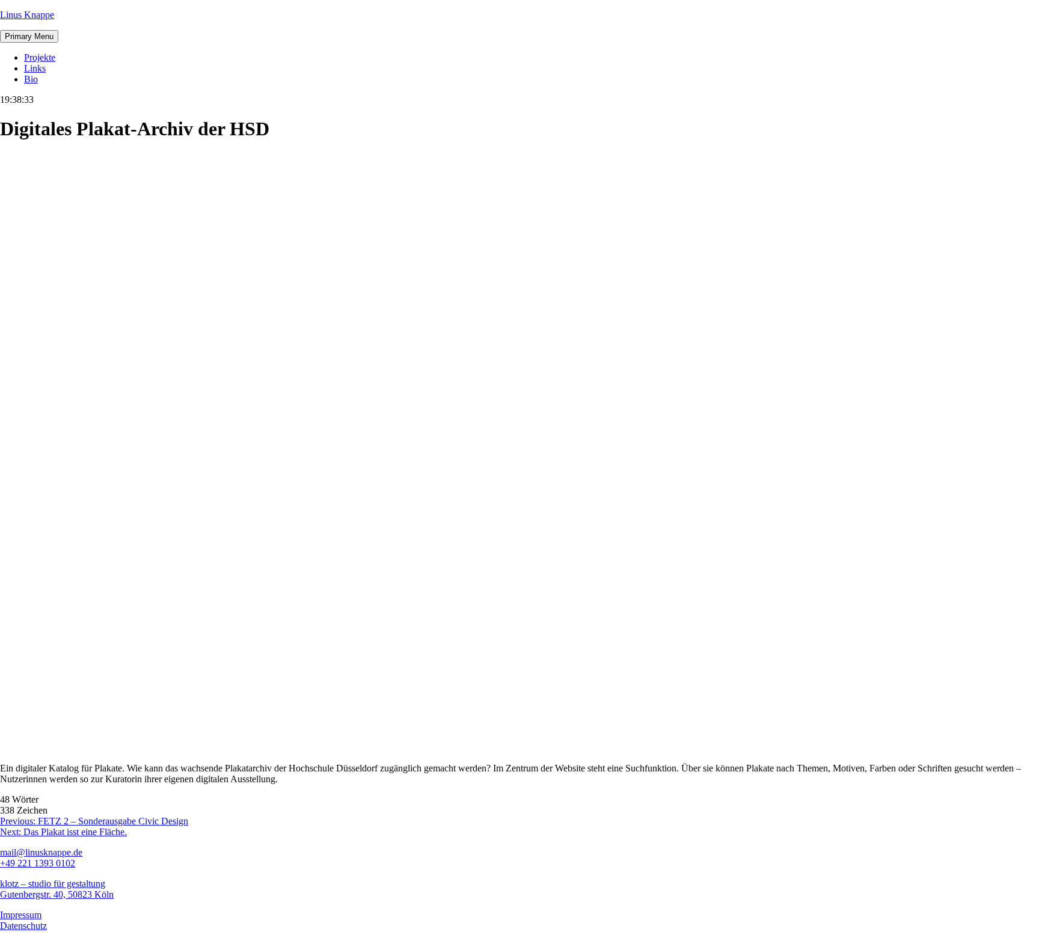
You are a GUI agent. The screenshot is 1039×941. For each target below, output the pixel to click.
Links (35, 68)
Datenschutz (23, 926)
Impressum (20, 915)
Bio (31, 79)
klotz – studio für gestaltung (52, 883)
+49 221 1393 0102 (37, 863)
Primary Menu (29, 36)
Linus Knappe (27, 15)
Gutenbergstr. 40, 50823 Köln (57, 894)
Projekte (39, 57)
